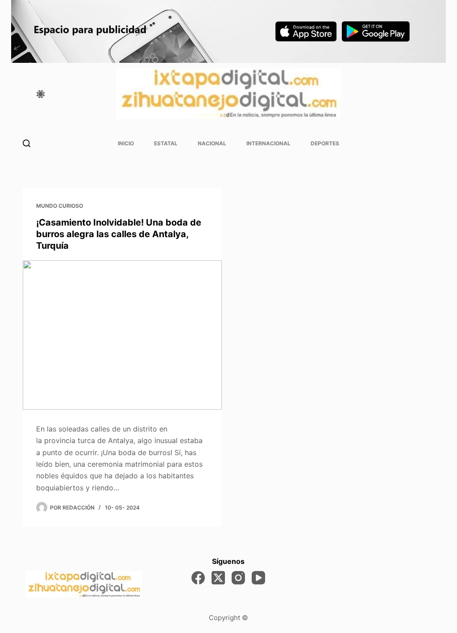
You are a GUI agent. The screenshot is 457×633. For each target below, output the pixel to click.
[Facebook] (198, 577)
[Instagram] (238, 577)
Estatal (166, 143)
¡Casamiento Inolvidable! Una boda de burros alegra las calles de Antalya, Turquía (118, 234)
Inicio (126, 143)
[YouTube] (258, 577)
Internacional (268, 143)
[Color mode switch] (40, 94)
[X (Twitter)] (218, 577)
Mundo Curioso (59, 205)
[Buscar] (26, 143)
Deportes (325, 143)
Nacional (212, 143)
